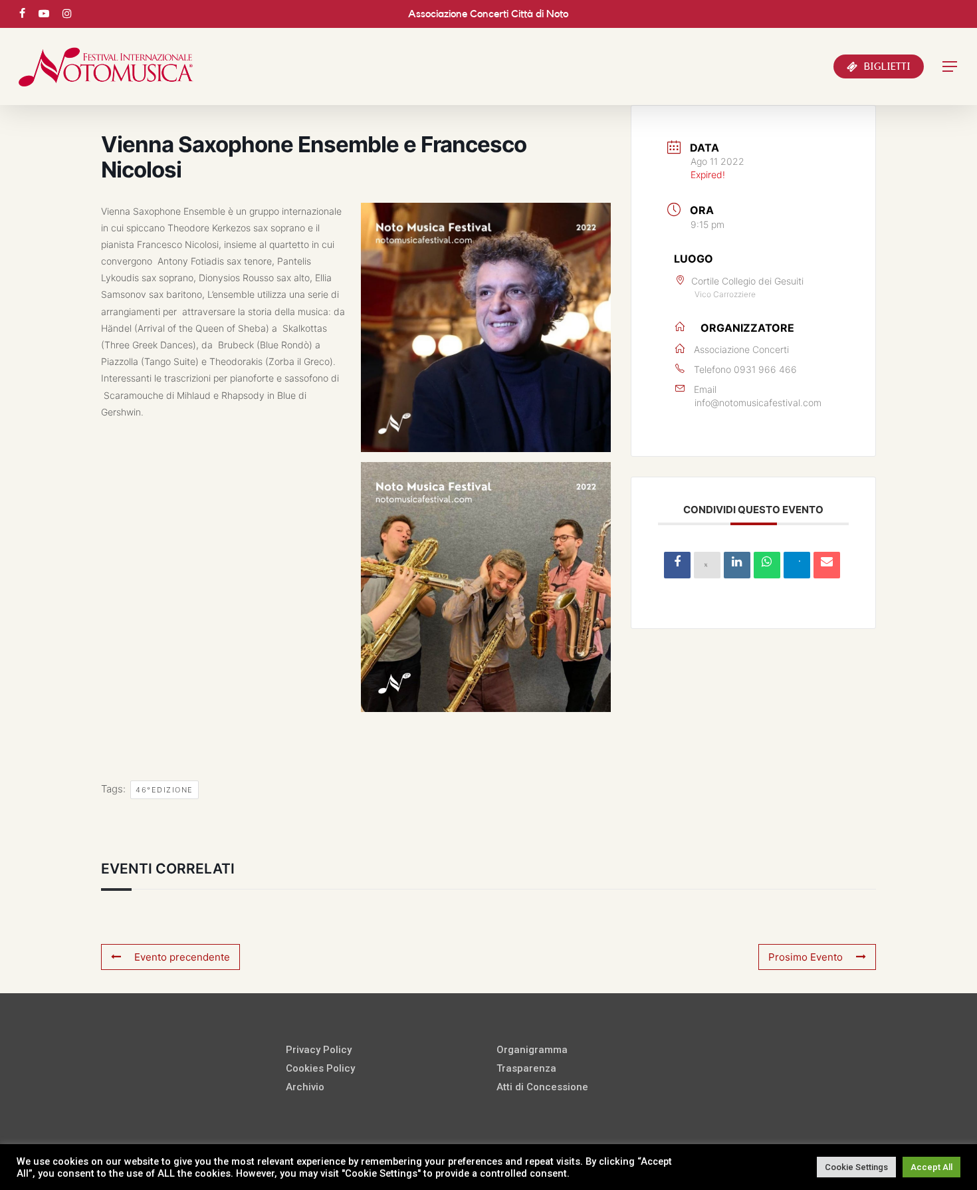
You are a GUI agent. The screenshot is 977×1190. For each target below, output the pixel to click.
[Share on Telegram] (797, 565)
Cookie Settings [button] (856, 1167)
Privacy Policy (319, 1050)
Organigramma (532, 1050)
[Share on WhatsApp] (767, 565)
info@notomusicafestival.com (758, 402)
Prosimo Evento (805, 957)
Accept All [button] (931, 1167)
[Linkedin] (737, 565)
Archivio (305, 1087)
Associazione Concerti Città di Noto (488, 14)
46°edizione (164, 789)
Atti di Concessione (542, 1087)
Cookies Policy (320, 1068)
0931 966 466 (765, 369)
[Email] (827, 565)
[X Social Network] (707, 565)
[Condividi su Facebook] (677, 565)
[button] (950, 67)
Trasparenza (526, 1068)
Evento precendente (182, 957)
